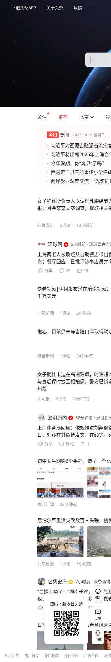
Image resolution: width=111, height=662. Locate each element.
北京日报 (45, 563)
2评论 (61, 398)
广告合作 (91, 655)
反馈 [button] (78, 7)
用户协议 (32, 655)
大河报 (43, 398)
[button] (42, 117)
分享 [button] (48, 270)
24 (68, 270)
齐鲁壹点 (45, 225)
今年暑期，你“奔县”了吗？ (79, 163)
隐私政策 (51, 655)
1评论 (65, 313)
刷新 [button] (98, 597)
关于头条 (54, 7)
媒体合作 (71, 655)
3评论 (65, 225)
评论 (70, 443)
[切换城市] (92, 117)
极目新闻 (45, 356)
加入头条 (12, 655)
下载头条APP (24, 7)
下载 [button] (97, 634)
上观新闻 (45, 313)
